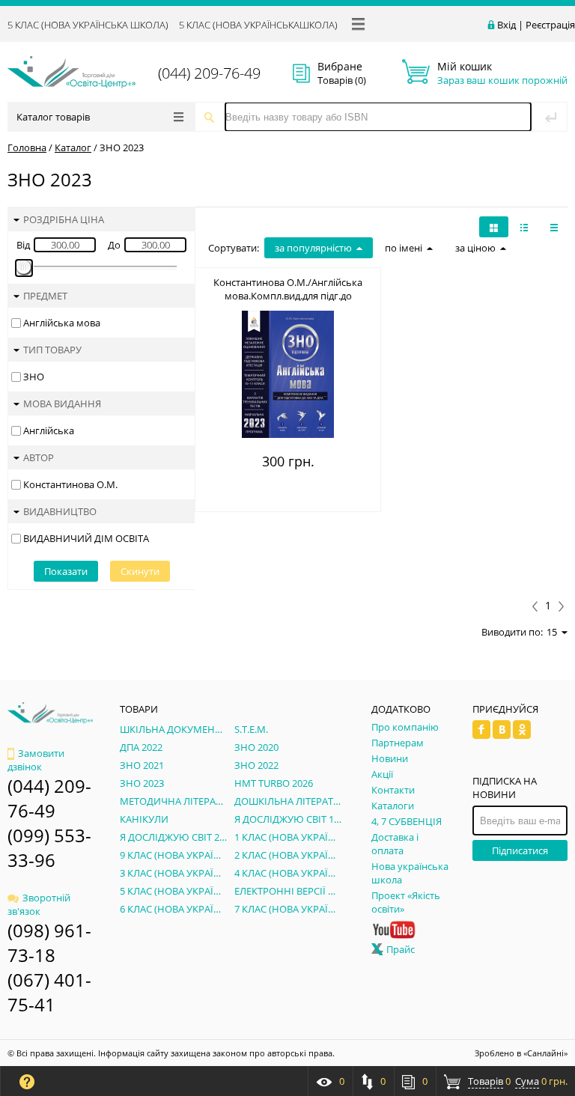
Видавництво (60, 511)
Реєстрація (550, 24)
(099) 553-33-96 (49, 847)
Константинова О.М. (70, 484)
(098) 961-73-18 (49, 942)
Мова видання (62, 403)
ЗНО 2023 (122, 147)
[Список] (554, 226)
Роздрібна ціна (63, 219)
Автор (38, 457)
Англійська (48, 430)
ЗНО (33, 376)
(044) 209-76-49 (209, 73)
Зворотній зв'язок (38, 904)
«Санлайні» (545, 1053)
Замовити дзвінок (35, 760)
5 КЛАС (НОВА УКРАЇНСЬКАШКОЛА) (258, 24)
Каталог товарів (53, 117)
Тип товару (52, 349)
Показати (66, 571)
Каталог (73, 147)
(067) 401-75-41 (49, 992)
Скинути (140, 571)
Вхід (506, 24)
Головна (26, 147)
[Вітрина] (493, 226)
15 (552, 632)
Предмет (45, 295)
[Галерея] (524, 226)
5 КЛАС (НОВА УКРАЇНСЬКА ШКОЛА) (87, 24)
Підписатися (520, 850)
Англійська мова (61, 322)
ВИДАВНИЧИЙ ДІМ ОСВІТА (86, 538)
